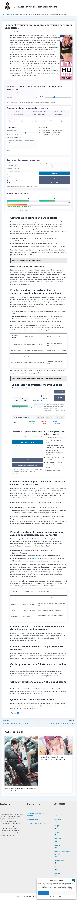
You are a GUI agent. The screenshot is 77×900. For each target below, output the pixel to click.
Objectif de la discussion (13, 168)
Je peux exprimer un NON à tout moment (51, 130)
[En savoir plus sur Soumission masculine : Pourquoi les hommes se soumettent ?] (21, 761)
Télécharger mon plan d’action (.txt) (27, 465)
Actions (45, 400)
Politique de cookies (56, 896)
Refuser (56, 893)
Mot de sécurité (13, 180)
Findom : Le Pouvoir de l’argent (62, 853)
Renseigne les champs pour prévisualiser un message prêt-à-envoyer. (52, 164)
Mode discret (9, 97)
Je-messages (12, 177)
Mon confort (10, 196)
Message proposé (16, 445)
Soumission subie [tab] (25, 399)
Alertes (45, 398)
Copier (54, 178)
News (56, 867)
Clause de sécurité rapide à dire (53, 470)
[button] (73, 880)
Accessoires (58, 813)
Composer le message (27, 442)
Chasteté (57, 819)
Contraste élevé (59, 398)
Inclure (29, 434)
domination (35, 558)
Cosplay (57, 826)
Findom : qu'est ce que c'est (36, 823)
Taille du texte (41, 97)
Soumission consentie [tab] (16, 399)
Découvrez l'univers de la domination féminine (35, 7)
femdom (15, 270)
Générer (54, 173)
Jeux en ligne (59, 860)
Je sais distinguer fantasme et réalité (50, 134)
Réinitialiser (54, 182)
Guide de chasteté (33, 819)
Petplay (57, 873)
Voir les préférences (68, 893)
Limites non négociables (15, 178)
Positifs (45, 396)
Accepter (43, 893)
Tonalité (9, 162)
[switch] (36, 97)
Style (13, 434)
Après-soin (11, 182)
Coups (56, 832)
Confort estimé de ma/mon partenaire (48, 196)
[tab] (13, 121)
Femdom (57, 839)
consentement (17, 116)
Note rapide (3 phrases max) (14, 137)
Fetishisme (58, 845)
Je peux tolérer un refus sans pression (50, 132)
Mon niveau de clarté (12, 130)
